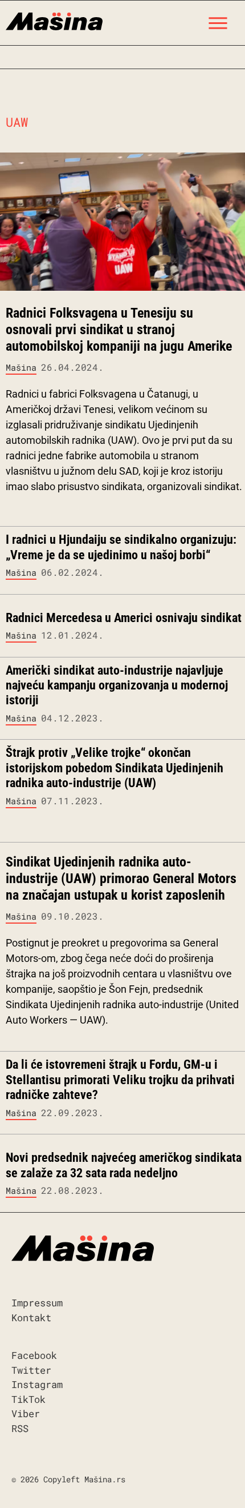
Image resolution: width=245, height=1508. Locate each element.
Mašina (21, 367)
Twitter (31, 1370)
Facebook (34, 1355)
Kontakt (31, 1317)
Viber (25, 1413)
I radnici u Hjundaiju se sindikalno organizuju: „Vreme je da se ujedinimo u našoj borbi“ (121, 547)
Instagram (37, 1384)
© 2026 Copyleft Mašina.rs (68, 1479)
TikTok (28, 1399)
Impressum (37, 1302)
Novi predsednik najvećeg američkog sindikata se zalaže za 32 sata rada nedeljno (124, 1165)
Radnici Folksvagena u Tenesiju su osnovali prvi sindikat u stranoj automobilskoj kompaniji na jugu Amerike (119, 329)
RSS (19, 1428)
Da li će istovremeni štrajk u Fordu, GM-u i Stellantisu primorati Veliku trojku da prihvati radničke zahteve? (120, 1079)
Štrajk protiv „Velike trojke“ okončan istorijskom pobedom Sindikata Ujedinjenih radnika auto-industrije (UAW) (114, 767)
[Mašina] (54, 20)
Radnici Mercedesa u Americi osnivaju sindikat (124, 618)
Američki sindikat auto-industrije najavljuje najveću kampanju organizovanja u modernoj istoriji (117, 685)
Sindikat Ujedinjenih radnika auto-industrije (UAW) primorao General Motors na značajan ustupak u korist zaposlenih (121, 878)
